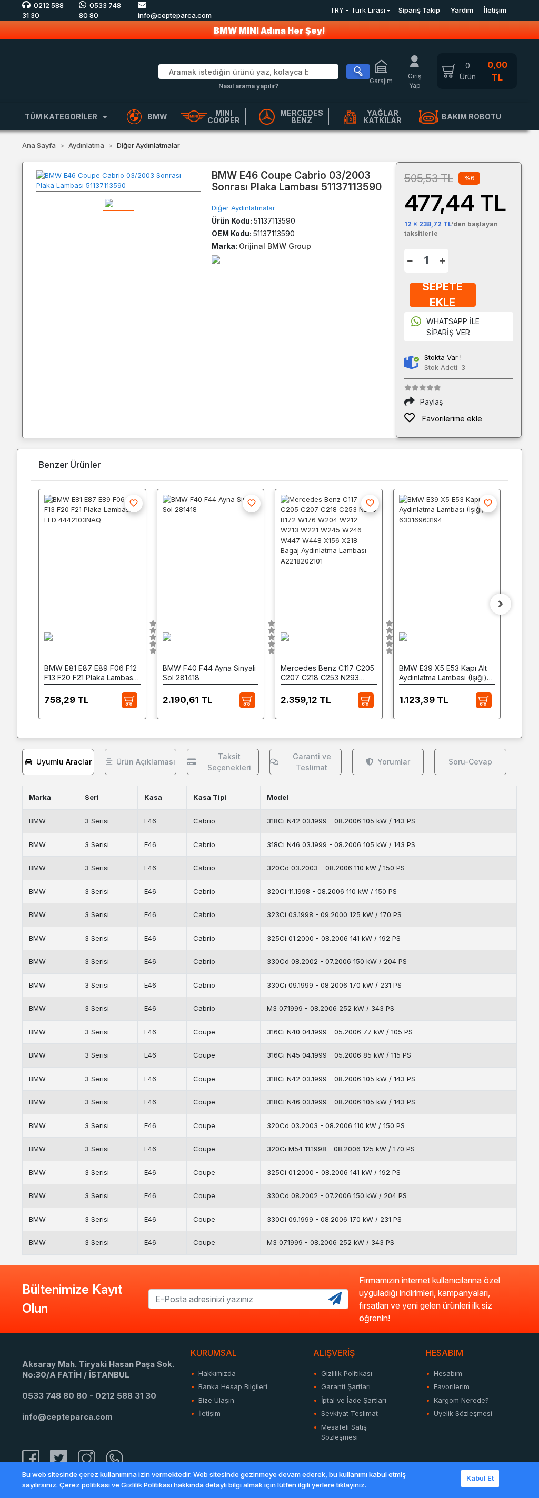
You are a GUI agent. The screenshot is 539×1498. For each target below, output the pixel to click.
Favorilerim (452, 1386)
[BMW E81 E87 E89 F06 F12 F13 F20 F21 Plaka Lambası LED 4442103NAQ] (92, 552)
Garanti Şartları (346, 1386)
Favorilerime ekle (451, 418)
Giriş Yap (414, 80)
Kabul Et (480, 1478)
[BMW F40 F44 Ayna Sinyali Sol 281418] (211, 552)
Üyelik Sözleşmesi (463, 1413)
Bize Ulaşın (216, 1400)
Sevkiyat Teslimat (349, 1413)
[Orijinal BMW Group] (216, 258)
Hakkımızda (217, 1373)
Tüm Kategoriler (61, 116)
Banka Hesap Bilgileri (232, 1386)
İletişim (495, 10)
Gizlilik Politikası (346, 1373)
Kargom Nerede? (461, 1400)
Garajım (381, 81)
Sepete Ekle (442, 295)
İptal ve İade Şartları (353, 1400)
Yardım (462, 10)
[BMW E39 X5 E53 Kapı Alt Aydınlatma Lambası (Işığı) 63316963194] (447, 552)
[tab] (58, 762)
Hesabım (448, 1373)
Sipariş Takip (419, 10)
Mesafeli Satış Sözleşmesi (344, 1432)
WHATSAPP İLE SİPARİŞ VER (453, 327)
